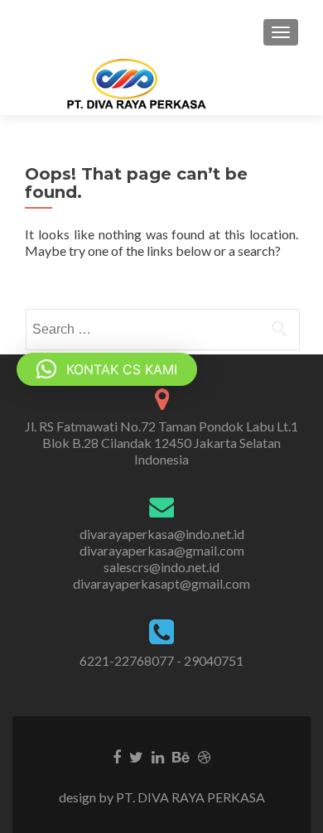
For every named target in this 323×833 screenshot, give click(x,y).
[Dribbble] (204, 756)
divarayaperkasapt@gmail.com (161, 583)
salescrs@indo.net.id (161, 567)
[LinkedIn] (158, 756)
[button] (107, 369)
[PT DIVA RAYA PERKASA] (141, 83)
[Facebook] (117, 756)
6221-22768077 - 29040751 (161, 660)
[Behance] (181, 756)
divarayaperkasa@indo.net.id (162, 534)
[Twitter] (136, 756)
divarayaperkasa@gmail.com (162, 550)
